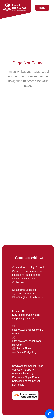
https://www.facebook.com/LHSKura (27, 331)
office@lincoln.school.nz (29, 297)
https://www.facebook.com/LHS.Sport (27, 343)
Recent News (23, 348)
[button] (42, 8)
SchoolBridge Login (27, 352)
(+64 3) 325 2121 (25, 293)
